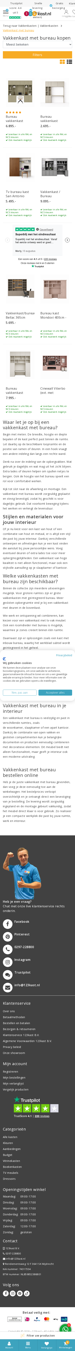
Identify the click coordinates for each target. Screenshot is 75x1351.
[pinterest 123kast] (20, 1293)
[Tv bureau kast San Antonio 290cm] (20, 167)
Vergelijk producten (15, 1089)
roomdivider (23, 625)
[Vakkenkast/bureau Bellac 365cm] (20, 289)
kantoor (63, 727)
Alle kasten (10, 1137)
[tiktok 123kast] (27, 1293)
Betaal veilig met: (36, 1312)
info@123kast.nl (15, 1258)
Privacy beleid (12, 1047)
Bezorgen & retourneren (19, 1029)
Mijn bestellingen (14, 1077)
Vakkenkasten (49, 26)
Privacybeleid (64, 655)
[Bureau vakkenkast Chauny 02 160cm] (54, 92)
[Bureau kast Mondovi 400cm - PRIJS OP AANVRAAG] (54, 289)
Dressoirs (9, 1179)
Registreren (10, 1071)
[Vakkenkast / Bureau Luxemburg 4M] (54, 167)
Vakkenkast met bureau (18, 30)
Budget (7, 1155)
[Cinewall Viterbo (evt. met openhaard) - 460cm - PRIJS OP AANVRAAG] (54, 364)
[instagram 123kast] (13, 1293)
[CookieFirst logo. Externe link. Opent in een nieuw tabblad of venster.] (4, 658)
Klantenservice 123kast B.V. (21, 1035)
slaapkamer (32, 727)
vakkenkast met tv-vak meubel (45, 620)
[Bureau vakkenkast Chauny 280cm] (20, 92)
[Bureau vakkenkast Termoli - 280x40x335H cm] (20, 364)
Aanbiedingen (12, 1149)
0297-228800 (13, 1253)
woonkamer (15, 727)
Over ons (9, 1011)
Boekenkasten (12, 1167)
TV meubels (10, 1173)
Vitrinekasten (11, 1161)
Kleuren (8, 1143)
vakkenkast (46, 558)
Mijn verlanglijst (13, 1083)
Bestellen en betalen (16, 1023)
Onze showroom (14, 1053)
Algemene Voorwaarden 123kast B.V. (27, 1041)
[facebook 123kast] (6, 1293)
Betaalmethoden (14, 1017)
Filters (37, 55)
